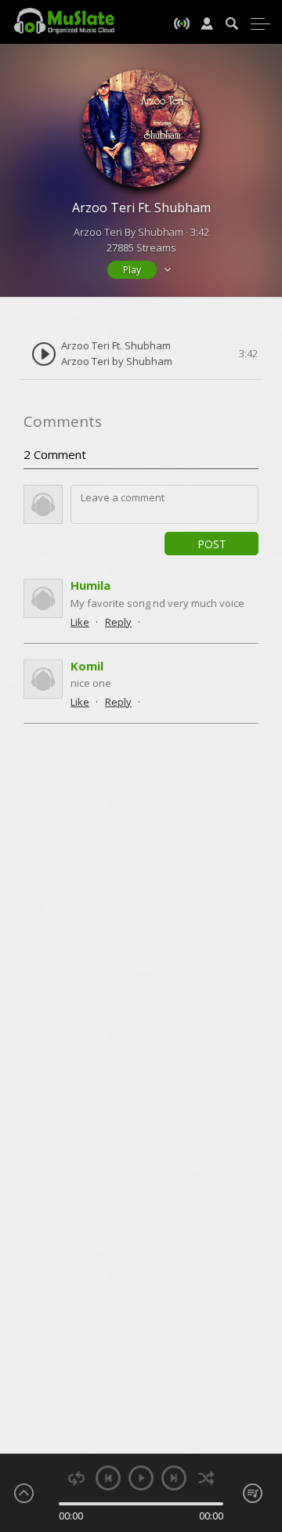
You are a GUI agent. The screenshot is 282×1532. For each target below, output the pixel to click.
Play (132, 269)
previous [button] (108, 1477)
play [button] (141, 1477)
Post (211, 544)
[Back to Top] (258, 1430)
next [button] (173, 1477)
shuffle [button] (205, 1478)
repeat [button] (76, 1478)
